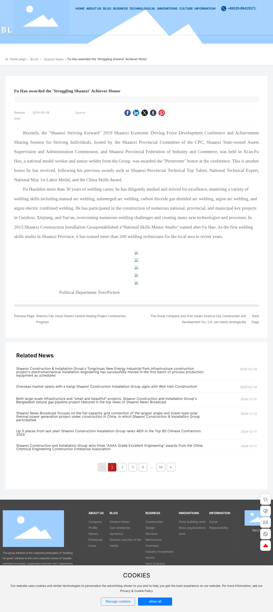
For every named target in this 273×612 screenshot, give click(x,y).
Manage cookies (118, 601)
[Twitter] (144, 113)
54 (161, 467)
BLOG (34, 59)
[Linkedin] (136, 113)
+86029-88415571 (242, 8)
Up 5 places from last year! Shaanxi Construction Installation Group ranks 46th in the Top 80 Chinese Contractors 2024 (108, 433)
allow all (155, 601)
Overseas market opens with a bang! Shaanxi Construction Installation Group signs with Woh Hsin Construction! (106, 386)
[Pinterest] (161, 113)
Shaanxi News (54, 59)
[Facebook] (127, 113)
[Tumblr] (153, 113)
